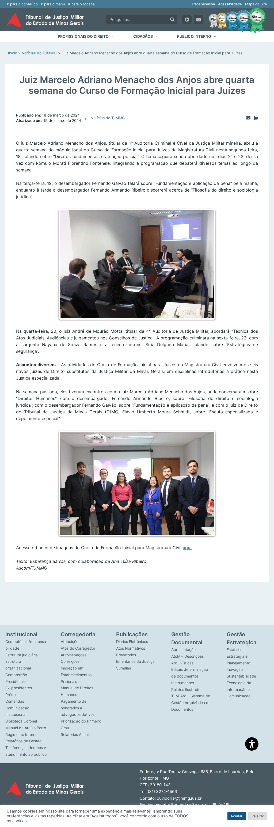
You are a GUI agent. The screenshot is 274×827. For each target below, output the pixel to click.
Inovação (235, 669)
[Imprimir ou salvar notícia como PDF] (256, 118)
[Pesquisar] (172, 19)
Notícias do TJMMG (107, 117)
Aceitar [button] (236, 816)
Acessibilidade (230, 4)
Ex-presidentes (18, 688)
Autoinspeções (73, 655)
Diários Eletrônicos (132, 641)
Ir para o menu (53, 4)
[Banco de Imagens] (198, 19)
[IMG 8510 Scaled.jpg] (137, 262)
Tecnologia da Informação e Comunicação (239, 689)
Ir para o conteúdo (22, 4)
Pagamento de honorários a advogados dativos (77, 708)
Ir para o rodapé (81, 4)
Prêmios (12, 694)
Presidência (15, 681)
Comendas (14, 701)
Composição (16, 674)
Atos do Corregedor (78, 648)
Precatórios (126, 655)
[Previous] (68, 262)
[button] (85, 36)
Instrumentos (182, 682)
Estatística (236, 649)
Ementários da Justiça (135, 661)
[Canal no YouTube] (187, 19)
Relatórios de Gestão (23, 741)
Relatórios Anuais (75, 734)
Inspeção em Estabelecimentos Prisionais (76, 675)
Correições (70, 661)
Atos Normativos (130, 648)
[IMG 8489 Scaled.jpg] (137, 478)
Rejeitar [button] (258, 816)
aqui (187, 542)
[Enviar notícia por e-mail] (248, 118)
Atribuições (70, 641)
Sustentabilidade (241, 676)
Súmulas (123, 668)
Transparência (203, 4)
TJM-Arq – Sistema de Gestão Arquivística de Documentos (191, 703)
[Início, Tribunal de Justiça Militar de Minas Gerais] (44, 19)
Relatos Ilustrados (186, 689)
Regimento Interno (21, 734)
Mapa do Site (256, 4)
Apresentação (183, 649)
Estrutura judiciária (21, 655)
